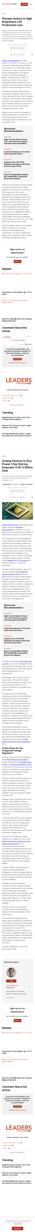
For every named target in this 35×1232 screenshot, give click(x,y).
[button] (3, 4)
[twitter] (17, 54)
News (3, 14)
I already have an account (17, 362)
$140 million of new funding (17, 759)
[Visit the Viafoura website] (28, 344)
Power (4, 456)
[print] (32, 54)
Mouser (5, 401)
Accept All (17, 1228)
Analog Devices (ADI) (10, 525)
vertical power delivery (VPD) (21, 764)
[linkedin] (14, 54)
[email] (23, 54)
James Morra (7, 484)
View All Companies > (17, 405)
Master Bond (7, 398)
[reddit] (20, 54)
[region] (17, 340)
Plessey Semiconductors (11, 60)
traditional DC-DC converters (17, 560)
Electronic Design (27, 484)
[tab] (7, 336)
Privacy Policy (18, 1223)
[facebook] (11, 54)
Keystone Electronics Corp (11, 395)
